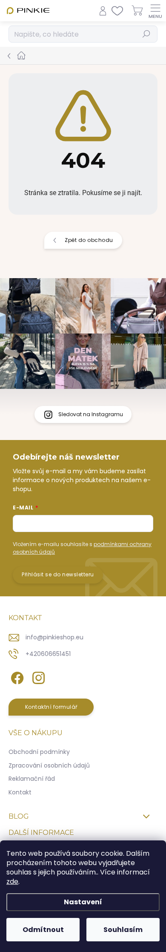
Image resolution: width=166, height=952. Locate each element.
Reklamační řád (32, 778)
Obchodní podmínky (39, 752)
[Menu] (155, 10)
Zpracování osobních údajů (49, 765)
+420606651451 (48, 654)
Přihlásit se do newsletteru (58, 574)
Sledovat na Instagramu (90, 414)
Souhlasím (123, 930)
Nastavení (83, 902)
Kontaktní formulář (51, 706)
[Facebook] (16, 676)
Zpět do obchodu (89, 240)
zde (12, 881)
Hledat (146, 33)
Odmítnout (43, 930)
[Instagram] (37, 676)
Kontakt (20, 792)
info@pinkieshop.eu (54, 637)
